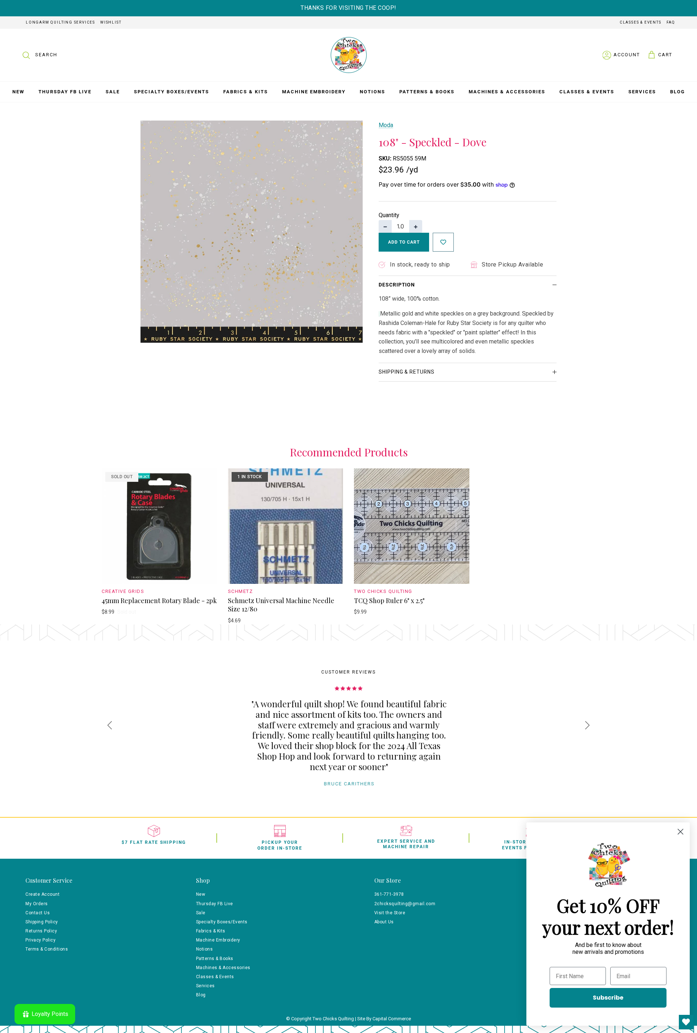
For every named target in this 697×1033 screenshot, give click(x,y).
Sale (113, 91)
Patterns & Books (427, 91)
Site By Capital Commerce (384, 1018)
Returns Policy (41, 931)
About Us (384, 921)
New (18, 91)
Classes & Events (640, 22)
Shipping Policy (41, 921)
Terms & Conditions (46, 949)
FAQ (671, 22)
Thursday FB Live (64, 91)
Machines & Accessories (507, 91)
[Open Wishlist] (686, 1022)
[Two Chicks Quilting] (349, 55)
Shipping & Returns (407, 372)
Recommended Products (349, 452)
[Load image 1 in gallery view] (251, 232)
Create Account (42, 894)
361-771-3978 (389, 894)
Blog (677, 91)
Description (397, 285)
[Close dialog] (680, 831)
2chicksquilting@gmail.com (405, 903)
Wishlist (110, 22)
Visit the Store (389, 912)
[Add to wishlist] (443, 242)
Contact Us (37, 912)
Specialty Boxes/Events (171, 91)
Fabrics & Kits (245, 91)
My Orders (36, 903)
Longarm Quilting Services (60, 22)
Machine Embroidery (314, 91)
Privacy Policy (40, 940)
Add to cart (404, 242)
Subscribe (608, 997)
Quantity (389, 215)
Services (642, 91)
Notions (372, 91)
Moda (386, 125)
